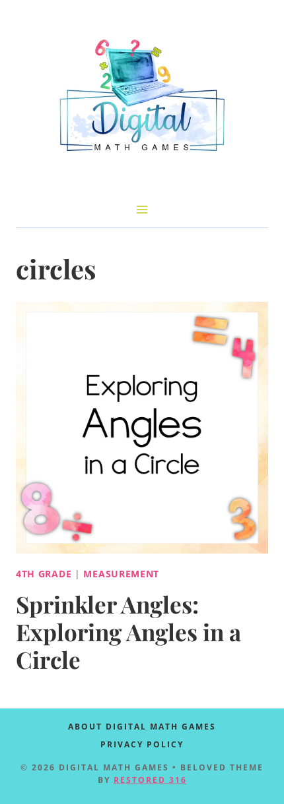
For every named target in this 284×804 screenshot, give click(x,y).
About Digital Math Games (142, 726)
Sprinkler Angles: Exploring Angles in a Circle (128, 632)
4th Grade (43, 573)
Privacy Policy (142, 744)
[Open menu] (142, 209)
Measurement (121, 573)
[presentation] (142, 428)
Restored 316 (150, 780)
